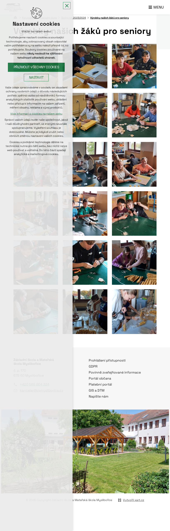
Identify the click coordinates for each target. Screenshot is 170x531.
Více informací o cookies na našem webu (36, 113)
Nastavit (36, 77)
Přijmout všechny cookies (36, 67)
